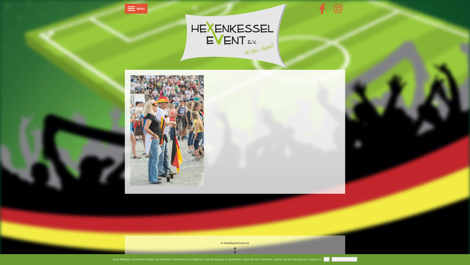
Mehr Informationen (344, 259)
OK (326, 259)
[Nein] (465, 260)
